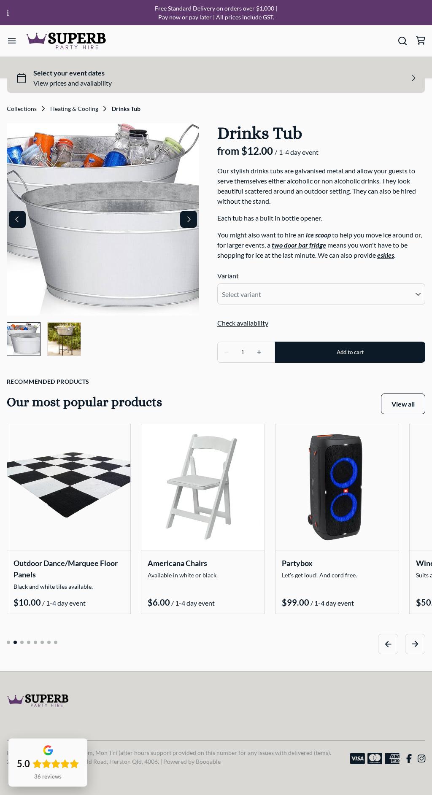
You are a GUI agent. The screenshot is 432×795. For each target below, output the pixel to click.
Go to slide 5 (35, 642)
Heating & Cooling (74, 109)
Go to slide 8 (55, 642)
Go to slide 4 (28, 642)
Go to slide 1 (8, 642)
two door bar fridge (299, 245)
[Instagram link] (421, 758)
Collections (22, 109)
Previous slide (388, 644)
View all (403, 404)
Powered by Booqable (192, 761)
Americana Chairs (177, 563)
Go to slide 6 (42, 642)
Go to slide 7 (49, 642)
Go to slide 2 (15, 642)
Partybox (297, 563)
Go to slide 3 (22, 642)
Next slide (415, 644)
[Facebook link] (409, 758)
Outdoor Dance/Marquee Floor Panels (66, 568)
